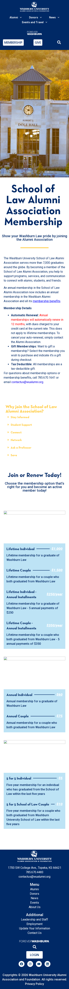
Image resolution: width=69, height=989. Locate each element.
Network (16, 440)
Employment (34, 924)
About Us (34, 907)
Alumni (34, 889)
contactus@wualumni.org (27, 382)
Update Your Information (34, 928)
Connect (16, 432)
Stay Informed (20, 417)
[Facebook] (21, 964)
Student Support (21, 425)
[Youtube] (39, 964)
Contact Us (35, 933)
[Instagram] (30, 964)
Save (14, 455)
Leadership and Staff (34, 919)
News (34, 898)
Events (34, 902)
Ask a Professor (21, 447)
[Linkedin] (47, 964)
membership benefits (46, 301)
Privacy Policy (34, 984)
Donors (34, 893)
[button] (34, 417)
